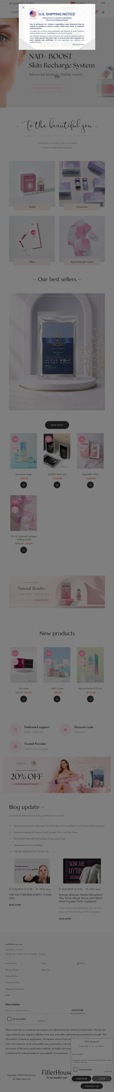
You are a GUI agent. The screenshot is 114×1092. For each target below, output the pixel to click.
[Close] (23, 7)
